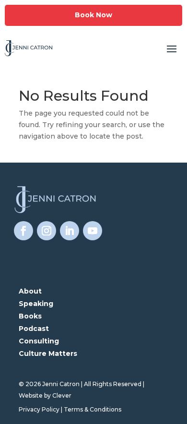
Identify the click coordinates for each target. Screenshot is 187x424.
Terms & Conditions (92, 409)
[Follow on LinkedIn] (69, 230)
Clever (61, 395)
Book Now (93, 15)
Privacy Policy (39, 409)
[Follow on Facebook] (23, 230)
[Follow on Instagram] (46, 230)
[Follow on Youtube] (92, 230)
